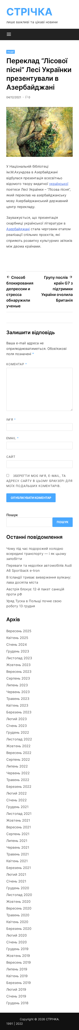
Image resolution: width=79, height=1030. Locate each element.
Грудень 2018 (17, 1003)
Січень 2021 (16, 881)
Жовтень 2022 (18, 746)
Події (10, 52)
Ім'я (11, 419)
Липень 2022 (17, 766)
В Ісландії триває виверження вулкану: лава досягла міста (38, 579)
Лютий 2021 (16, 874)
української (58, 184)
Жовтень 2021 (18, 820)
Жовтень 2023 (18, 665)
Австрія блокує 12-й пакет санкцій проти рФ (35, 591)
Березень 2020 (18, 928)
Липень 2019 (16, 969)
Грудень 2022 (17, 732)
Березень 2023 (18, 712)
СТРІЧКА (29, 11)
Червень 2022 (18, 773)
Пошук (12, 515)
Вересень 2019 (18, 962)
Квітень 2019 (17, 976)
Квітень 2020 (17, 922)
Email (12, 438)
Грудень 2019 (17, 949)
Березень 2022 (18, 786)
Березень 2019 (18, 983)
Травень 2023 (17, 698)
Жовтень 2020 (18, 901)
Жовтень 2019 (18, 955)
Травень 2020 (17, 915)
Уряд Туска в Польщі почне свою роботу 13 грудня (34, 603)
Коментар (16, 364)
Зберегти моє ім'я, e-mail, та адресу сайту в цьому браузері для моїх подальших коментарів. (39, 481)
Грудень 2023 (17, 651)
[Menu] (9, 34)
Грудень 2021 (17, 807)
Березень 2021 (18, 868)
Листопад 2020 (19, 895)
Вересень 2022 (18, 753)
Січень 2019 (16, 996)
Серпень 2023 (18, 678)
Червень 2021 (17, 847)
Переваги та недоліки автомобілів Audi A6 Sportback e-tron (39, 568)
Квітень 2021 (17, 861)
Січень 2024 (16, 644)
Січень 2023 (16, 726)
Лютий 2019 (16, 989)
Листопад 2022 (19, 739)
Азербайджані (18, 229)
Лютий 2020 (16, 935)
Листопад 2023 (19, 658)
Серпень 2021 (17, 834)
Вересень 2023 (18, 671)
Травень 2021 (17, 854)
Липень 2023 (17, 685)
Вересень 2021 (18, 827)
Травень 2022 (17, 780)
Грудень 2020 (17, 888)
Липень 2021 (16, 840)
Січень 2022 (16, 800)
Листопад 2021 (18, 813)
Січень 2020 (16, 942)
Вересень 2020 (18, 908)
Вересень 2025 (18, 631)
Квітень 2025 (17, 638)
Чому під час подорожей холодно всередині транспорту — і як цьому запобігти (36, 553)
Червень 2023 (18, 692)
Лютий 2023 (16, 719)
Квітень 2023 (17, 705)
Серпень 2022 (18, 759)
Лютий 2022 (16, 793)
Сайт (10, 456)
